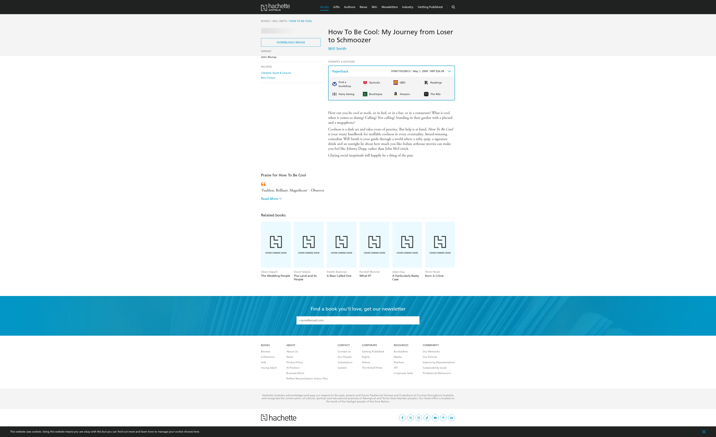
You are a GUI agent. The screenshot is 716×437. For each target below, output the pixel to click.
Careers (342, 368)
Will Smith (337, 48)
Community (431, 345)
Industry (407, 7)
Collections (267, 357)
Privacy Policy (294, 362)
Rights (366, 357)
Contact (344, 345)
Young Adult (269, 368)
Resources (401, 345)
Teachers (399, 362)
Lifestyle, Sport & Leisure (276, 73)
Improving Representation (439, 362)
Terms (289, 357)
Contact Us (344, 351)
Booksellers (401, 351)
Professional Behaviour (437, 373)
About (290, 345)
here (196, 431)
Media (398, 357)
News (363, 7)
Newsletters (390, 7)
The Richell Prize (372, 368)
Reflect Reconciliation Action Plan (307, 378)
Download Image (291, 42)
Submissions (345, 362)
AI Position (293, 368)
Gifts (336, 7)
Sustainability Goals (435, 368)
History (366, 362)
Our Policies (430, 357)
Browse (265, 351)
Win (374, 7)
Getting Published (430, 7)
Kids (263, 362)
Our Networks (431, 351)
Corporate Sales (403, 373)
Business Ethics (295, 373)
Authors (349, 7)
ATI (396, 368)
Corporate (369, 345)
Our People (345, 357)
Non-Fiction (268, 77)
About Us (292, 351)
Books (324, 7)
